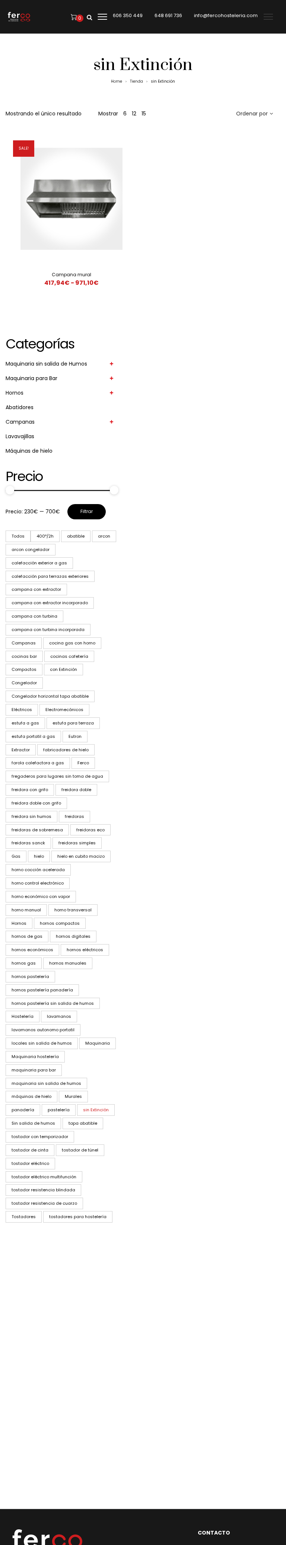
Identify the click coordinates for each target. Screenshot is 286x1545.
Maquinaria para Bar (31, 378)
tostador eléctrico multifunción (44, 1177)
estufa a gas (25, 723)
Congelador (24, 683)
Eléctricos (22, 710)
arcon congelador (31, 549)
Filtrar (86, 511)
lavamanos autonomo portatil (43, 1030)
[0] (74, 16)
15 (144, 113)
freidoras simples (77, 843)
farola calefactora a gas (38, 763)
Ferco (83, 763)
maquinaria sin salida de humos (46, 1083)
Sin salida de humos (33, 1123)
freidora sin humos (31, 816)
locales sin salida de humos (42, 1043)
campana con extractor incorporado (50, 603)
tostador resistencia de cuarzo (44, 1203)
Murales (73, 1096)
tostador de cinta (30, 1150)
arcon (104, 536)
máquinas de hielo (31, 1096)
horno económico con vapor (41, 896)
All (18, 536)
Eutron (75, 736)
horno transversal (73, 910)
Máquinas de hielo (29, 451)
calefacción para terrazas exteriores (50, 576)
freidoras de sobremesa (37, 830)
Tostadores (24, 1217)
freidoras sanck (28, 843)
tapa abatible (83, 1123)
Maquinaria (97, 1043)
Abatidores (20, 407)
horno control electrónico (38, 883)
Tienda (136, 81)
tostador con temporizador (40, 1137)
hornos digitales (73, 936)
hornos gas (24, 963)
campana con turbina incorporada (48, 630)
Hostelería (23, 1016)
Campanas (20, 422)
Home (116, 81)
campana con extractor (36, 589)
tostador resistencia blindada (43, 1190)
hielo (39, 856)
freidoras (74, 816)
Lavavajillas (20, 436)
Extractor (21, 750)
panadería (23, 1110)
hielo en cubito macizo (81, 856)
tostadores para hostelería (78, 1217)
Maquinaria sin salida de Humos (46, 363)
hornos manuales (67, 963)
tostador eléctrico (30, 1163)
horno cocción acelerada (38, 870)
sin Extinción (96, 1110)
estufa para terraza (73, 723)
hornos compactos (60, 923)
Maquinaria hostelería (35, 1057)
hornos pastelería (30, 976)
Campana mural (71, 274)
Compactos (24, 669)
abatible (76, 536)
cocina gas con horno (72, 643)
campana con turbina (34, 616)
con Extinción (63, 669)
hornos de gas (27, 936)
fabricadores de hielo (66, 750)
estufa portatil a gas (33, 736)
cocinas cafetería (69, 656)
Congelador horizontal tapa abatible (50, 696)
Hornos (14, 392)
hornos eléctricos (85, 950)
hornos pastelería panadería (42, 990)
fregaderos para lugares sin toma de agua (57, 776)
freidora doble (76, 790)
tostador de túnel (80, 1150)
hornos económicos (32, 950)
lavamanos (59, 1016)
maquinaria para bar (34, 1070)
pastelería (59, 1110)
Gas (16, 856)
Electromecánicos (64, 710)
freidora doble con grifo (36, 803)
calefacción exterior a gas (39, 563)
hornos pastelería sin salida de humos (53, 1003)
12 (134, 113)
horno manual (26, 910)
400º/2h (45, 536)
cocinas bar (24, 656)
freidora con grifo (30, 790)
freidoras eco (90, 830)
